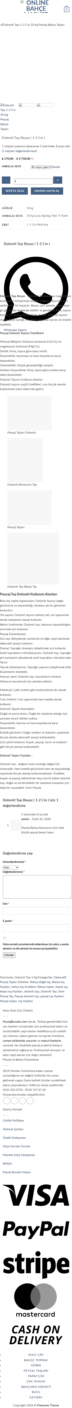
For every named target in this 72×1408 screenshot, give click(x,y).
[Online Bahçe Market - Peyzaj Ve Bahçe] (36, 6)
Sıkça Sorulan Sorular (17, 1146)
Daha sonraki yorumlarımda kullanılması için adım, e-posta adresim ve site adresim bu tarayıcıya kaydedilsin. (36, 946)
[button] (5, 6)
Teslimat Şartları (13, 1129)
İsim (6, 903)
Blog (36, 1392)
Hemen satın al (46, 191)
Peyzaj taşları (8, 1001)
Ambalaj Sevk (11, 166)
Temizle (56, 167)
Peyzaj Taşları (36, 1370)
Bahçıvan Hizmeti (36, 1386)
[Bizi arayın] (22, 1100)
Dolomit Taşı (49, 991)
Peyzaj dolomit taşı (27, 996)
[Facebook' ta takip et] (6, 1100)
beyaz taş (62, 986)
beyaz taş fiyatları (11, 991)
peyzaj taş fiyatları (52, 996)
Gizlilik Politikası (13, 1120)
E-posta (8, 921)
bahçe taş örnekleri (23, 986)
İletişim (8, 1163)
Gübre (36, 1365)
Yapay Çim (36, 1376)
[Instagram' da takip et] (14, 1100)
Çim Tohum (36, 1381)
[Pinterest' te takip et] (30, 1100)
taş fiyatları (25, 1001)
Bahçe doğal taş (40, 982)
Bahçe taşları (45, 986)
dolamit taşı (31, 991)
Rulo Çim (36, 1354)
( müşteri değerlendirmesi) (19, 151)
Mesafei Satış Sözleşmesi (19, 1155)
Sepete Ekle (15, 191)
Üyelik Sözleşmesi (14, 1137)
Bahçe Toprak (36, 1360)
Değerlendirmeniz (14, 872)
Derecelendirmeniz (14, 862)
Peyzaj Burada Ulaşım (17, 1172)
